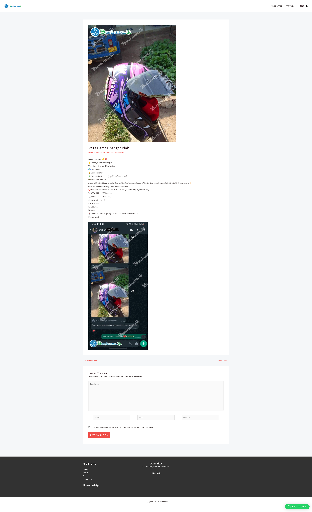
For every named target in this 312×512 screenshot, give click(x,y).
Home (85, 469)
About (85, 473)
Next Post (223, 361)
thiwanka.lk (156, 473)
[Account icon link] (307, 6)
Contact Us (87, 479)
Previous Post (90, 361)
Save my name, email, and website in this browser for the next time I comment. (122, 427)
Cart (85, 476)
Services (290, 6)
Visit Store (277, 6)
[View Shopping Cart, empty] (301, 6)
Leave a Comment (95, 152)
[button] (297, 506)
